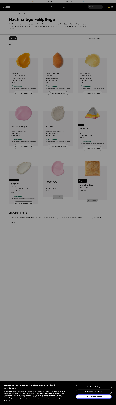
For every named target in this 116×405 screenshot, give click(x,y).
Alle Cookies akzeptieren (94, 396)
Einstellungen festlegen (93, 387)
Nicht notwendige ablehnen (93, 392)
